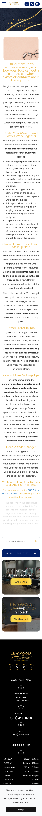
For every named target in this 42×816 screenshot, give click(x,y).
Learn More (21, 581)
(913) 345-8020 (21, 718)
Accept (21, 809)
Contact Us (21, 618)
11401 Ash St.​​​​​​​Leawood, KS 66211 (21, 699)
